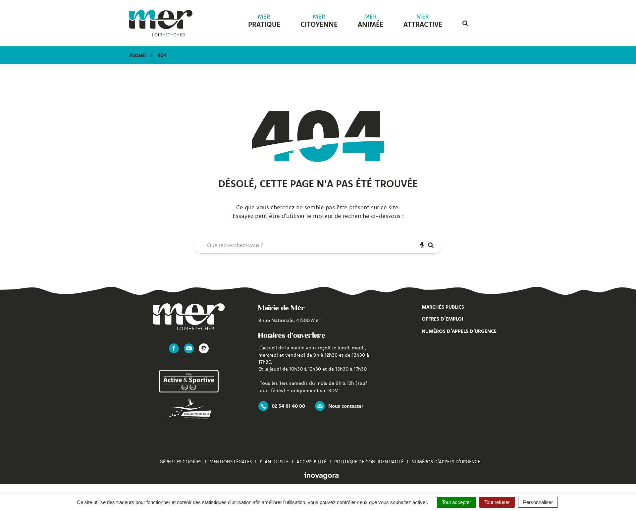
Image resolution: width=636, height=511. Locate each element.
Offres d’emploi (442, 319)
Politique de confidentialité (368, 462)
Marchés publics (443, 307)
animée (370, 20)
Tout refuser (497, 502)
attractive (422, 20)
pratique (264, 20)
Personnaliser (538, 502)
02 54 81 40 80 (288, 406)
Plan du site (274, 462)
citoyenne (319, 20)
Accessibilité (311, 462)
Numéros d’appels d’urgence (459, 331)
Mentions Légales (230, 462)
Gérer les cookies (180, 462)
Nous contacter (345, 406)
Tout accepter (456, 502)
